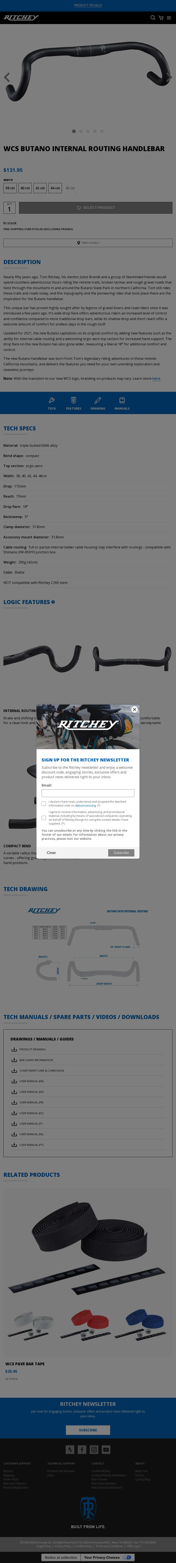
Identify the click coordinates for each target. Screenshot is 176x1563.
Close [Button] (51, 853)
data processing (85, 805)
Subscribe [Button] (121, 853)
